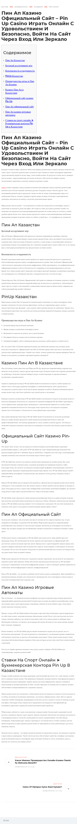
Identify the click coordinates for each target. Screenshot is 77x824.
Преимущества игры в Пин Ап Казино (19, 83)
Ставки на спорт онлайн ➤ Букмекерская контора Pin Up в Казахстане (19, 123)
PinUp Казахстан (14, 76)
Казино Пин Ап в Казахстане (14, 91)
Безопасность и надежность (20, 71)
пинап (4, 187)
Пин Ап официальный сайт (19, 107)
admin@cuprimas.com (21, 7)
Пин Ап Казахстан (15, 60)
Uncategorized (38, 7)
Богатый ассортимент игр (18, 66)
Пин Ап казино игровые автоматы (18, 113)
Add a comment (53, 7)
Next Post (58, 784)
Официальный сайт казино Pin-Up (19, 100)
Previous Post (21, 757)
